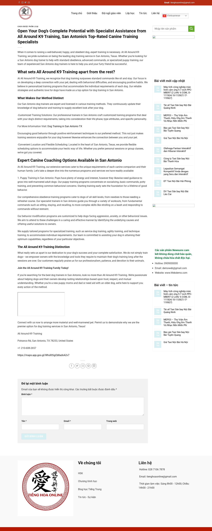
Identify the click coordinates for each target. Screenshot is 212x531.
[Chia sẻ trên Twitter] (77, 365)
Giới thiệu (92, 13)
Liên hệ (155, 13)
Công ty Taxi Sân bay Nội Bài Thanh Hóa (176, 160)
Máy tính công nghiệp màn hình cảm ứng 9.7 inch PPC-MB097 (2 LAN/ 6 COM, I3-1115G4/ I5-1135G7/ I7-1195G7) (178, 93)
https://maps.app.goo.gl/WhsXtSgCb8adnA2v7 (43, 355)
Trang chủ (76, 13)
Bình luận (26, 394)
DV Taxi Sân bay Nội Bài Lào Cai (176, 193)
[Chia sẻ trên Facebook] (71, 365)
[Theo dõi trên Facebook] (19, 2)
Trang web (111, 421)
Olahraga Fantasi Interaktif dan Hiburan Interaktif (177, 150)
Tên (24, 421)
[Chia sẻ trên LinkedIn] (94, 365)
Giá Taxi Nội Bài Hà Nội (176, 138)
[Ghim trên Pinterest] (88, 365)
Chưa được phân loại (28, 27)
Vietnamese (173, 15)
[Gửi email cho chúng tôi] (29, 2)
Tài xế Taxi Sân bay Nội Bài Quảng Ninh (177, 106)
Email (67, 421)
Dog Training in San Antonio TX (64, 126)
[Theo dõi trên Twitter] (26, 2)
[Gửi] (191, 29)
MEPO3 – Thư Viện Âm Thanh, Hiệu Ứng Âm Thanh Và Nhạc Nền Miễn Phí (178, 118)
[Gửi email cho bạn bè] (82, 365)
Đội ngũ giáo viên (111, 13)
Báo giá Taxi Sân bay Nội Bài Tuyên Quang (176, 129)
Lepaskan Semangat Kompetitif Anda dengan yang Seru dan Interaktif (176, 171)
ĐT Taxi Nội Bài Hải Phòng (177, 181)
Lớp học (130, 13)
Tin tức (143, 13)
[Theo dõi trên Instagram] (22, 2)
